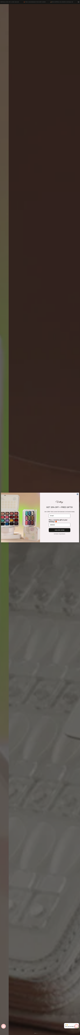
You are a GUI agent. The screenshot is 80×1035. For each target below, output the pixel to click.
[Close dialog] (77, 494)
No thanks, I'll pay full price (59, 533)
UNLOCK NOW (59, 530)
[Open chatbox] (76, 1026)
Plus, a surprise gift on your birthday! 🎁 (58, 520)
